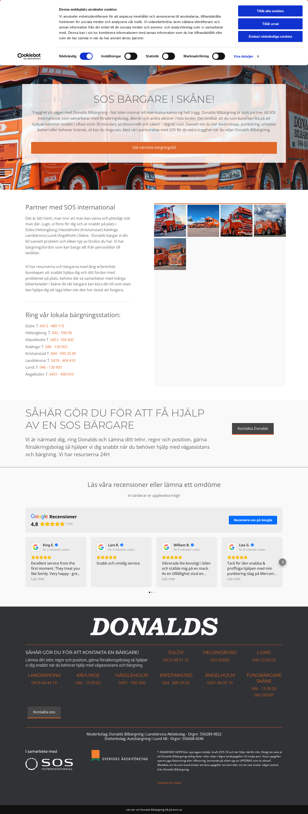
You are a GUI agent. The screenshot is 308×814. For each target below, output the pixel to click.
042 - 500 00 (62, 332)
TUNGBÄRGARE (264, 675)
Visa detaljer (243, 56)
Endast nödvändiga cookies (270, 36)
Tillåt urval (270, 24)
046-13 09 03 (264, 660)
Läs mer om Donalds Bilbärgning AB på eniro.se (154, 809)
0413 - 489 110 (52, 325)
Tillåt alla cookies (270, 11)
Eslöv (176, 652)
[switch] (130, 56)
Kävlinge (88, 675)
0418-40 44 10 (44, 682)
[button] (154, 148)
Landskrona (44, 675)
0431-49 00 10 (220, 682)
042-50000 (220, 660)
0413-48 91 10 (176, 660)
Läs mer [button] (38, 578)
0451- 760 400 (62, 339)
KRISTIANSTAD (176, 675)
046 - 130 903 (56, 346)
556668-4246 (193, 738)
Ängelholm (220, 675)
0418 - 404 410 (63, 360)
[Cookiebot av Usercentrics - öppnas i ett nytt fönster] (29, 56)
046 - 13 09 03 (88, 682)
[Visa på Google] (35, 547)
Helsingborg (220, 652)
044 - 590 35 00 (63, 353)
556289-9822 (210, 734)
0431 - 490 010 (61, 374)
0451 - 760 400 (132, 682)
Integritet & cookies (169, 783)
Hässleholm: (132, 675)
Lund (264, 652)
